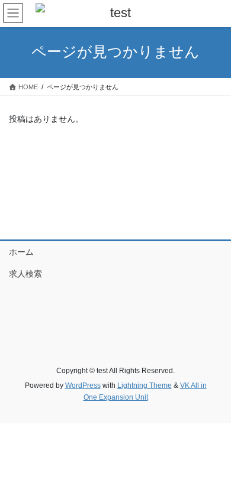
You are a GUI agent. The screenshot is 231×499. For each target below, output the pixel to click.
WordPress (83, 385)
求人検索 (25, 273)
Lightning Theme (144, 385)
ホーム (21, 252)
